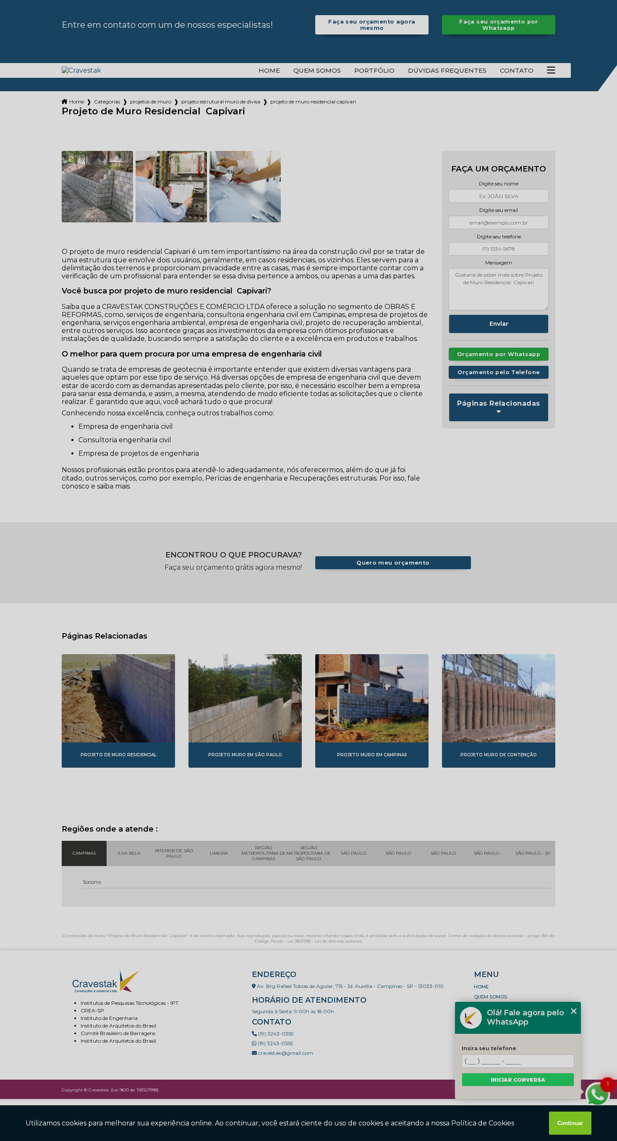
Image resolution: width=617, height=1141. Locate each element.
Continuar (570, 1123)
